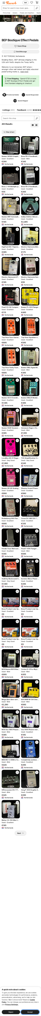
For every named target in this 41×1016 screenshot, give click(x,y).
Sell (25, 2)
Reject (11, 1012)
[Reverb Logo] (11, 2)
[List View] (36, 125)
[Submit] (36, 118)
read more (24, 72)
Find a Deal (6, 13)
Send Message (21, 51)
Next (19, 833)
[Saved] (31, 2)
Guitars (15, 13)
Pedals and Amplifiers (27, 13)
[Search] (36, 8)
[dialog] (20, 1001)
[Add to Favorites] (17, 138)
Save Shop (21, 46)
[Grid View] (32, 125)
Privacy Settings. (11, 1004)
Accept (30, 1012)
